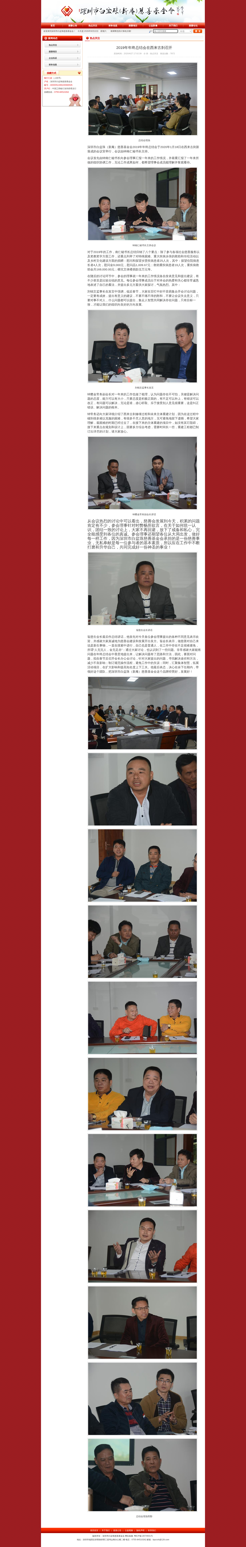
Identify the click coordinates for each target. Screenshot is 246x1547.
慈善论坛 (193, 25)
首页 (53, 25)
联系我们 (152, 1530)
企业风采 (53, 58)
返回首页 (94, 1530)
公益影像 (153, 25)
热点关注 (93, 25)
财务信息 (113, 25)
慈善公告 (72, 25)
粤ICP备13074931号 (143, 1536)
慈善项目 (133, 25)
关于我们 (173, 25)
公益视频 (129, 1530)
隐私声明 (140, 1530)
